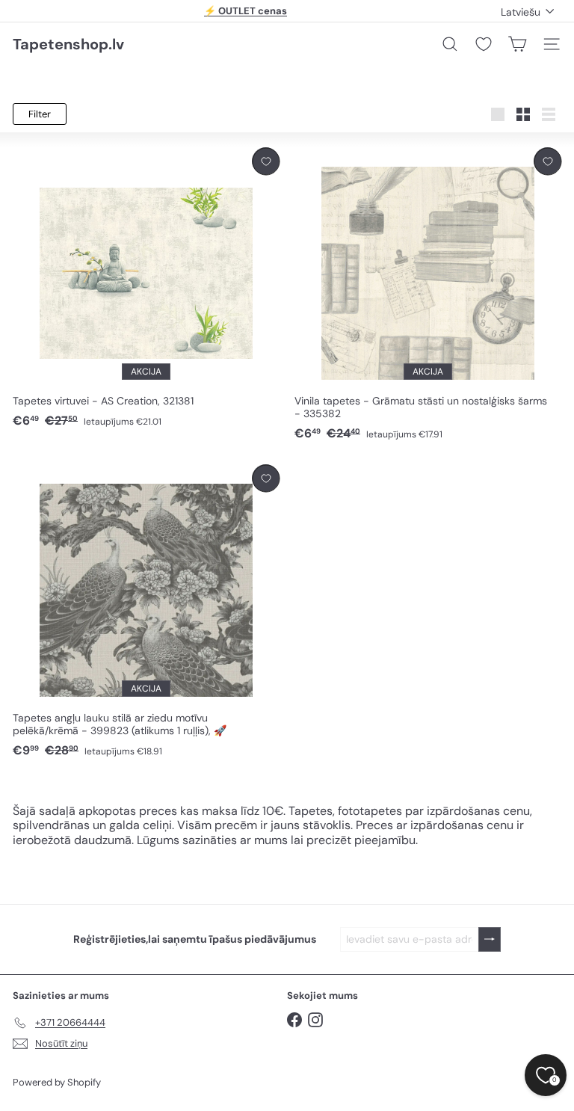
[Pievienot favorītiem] (266, 161)
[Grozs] (517, 44)
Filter (39, 114)
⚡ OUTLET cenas (245, 10)
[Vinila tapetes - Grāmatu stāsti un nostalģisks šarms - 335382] (427, 294)
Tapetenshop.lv (68, 44)
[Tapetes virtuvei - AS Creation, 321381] (146, 288)
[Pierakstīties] (489, 939)
